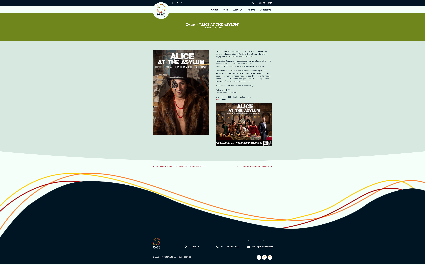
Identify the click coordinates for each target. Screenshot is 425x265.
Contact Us (265, 10)
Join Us (251, 10)
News (225, 10)
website (219, 100)
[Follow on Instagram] (177, 3)
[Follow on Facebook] (172, 3)
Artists (214, 10)
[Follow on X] (182, 3)
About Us (237, 10)
